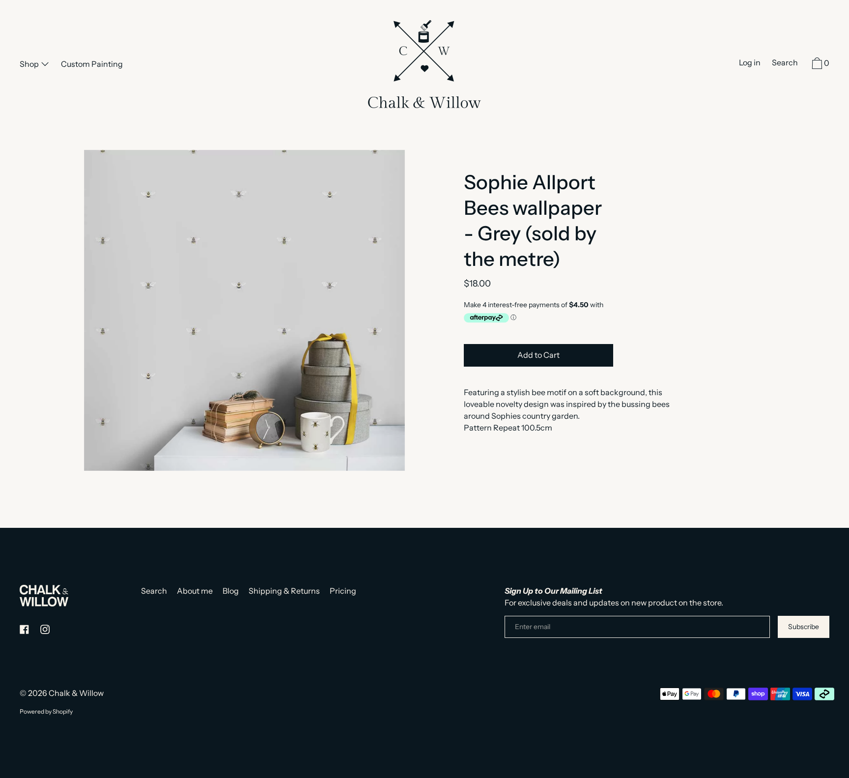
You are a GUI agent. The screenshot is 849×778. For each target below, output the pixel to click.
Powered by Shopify (46, 711)
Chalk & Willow (76, 693)
